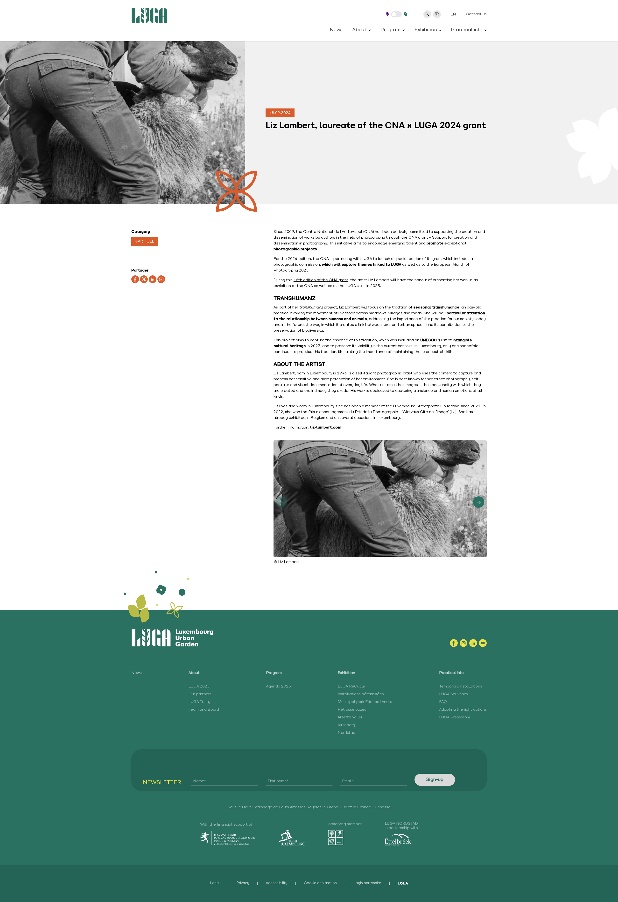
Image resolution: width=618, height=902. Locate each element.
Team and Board (204, 710)
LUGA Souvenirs (453, 694)
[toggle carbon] (396, 14)
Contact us (476, 14)
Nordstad (346, 733)
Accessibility (276, 883)
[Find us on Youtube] (483, 643)
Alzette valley (350, 717)
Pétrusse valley (352, 710)
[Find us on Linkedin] (473, 643)
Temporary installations (460, 686)
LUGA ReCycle (351, 686)
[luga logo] (149, 15)
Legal (215, 883)
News (336, 30)
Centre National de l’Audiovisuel (332, 232)
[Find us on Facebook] (454, 643)
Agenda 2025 (278, 686)
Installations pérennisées (361, 694)
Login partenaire (367, 883)
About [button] (359, 30)
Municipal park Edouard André (365, 702)
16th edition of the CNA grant (321, 280)
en (453, 14)
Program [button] (390, 30)
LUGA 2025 (199, 686)
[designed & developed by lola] (403, 883)
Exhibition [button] (425, 30)
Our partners (200, 694)
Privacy (242, 883)
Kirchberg (346, 725)
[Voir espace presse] (437, 14)
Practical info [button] (466, 30)
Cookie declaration (320, 883)
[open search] (427, 14)
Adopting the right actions (463, 710)
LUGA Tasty (199, 702)
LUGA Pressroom (454, 717)
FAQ (443, 702)
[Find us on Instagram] (463, 643)
